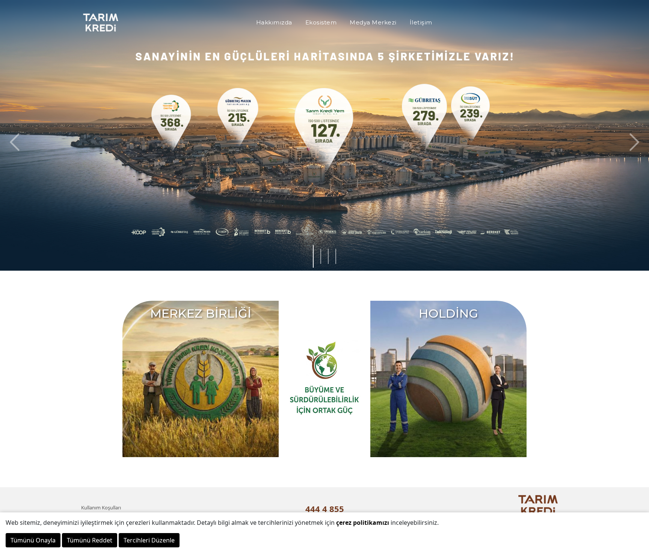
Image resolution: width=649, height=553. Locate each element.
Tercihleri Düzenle (149, 540)
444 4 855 (324, 508)
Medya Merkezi (373, 22)
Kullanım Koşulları (101, 507)
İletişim (421, 22)
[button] (632, 142)
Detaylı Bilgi (141, 165)
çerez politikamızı (362, 522)
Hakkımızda (274, 22)
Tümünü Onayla (33, 540)
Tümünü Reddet (89, 540)
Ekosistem (321, 22)
